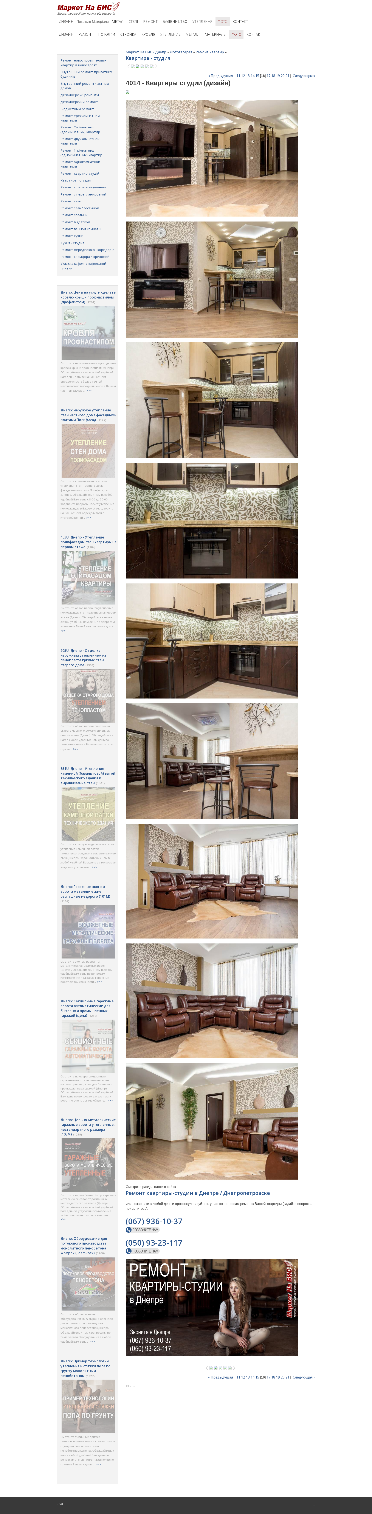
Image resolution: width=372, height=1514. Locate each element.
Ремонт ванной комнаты (80, 229)
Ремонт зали (70, 201)
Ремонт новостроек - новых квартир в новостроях (83, 62)
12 (243, 75)
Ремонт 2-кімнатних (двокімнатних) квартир (80, 129)
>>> (88, 390)
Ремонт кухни (71, 236)
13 (248, 75)
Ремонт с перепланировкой (83, 194)
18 (273, 75)
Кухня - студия (72, 243)
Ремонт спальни (73, 215)
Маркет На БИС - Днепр (146, 52)
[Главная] (89, 2)
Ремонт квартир (210, 52)
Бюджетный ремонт (77, 109)
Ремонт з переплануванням (83, 187)
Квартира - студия (75, 180)
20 (283, 75)
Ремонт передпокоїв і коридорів (87, 250)
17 (268, 75)
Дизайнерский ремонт (79, 102)
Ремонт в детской (75, 222)
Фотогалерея (181, 52)
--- (314, 1505)
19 (278, 75)
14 (252, 75)
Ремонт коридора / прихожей (84, 256)
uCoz (60, 1504)
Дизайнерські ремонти (79, 95)
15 (257, 75)
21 (287, 75)
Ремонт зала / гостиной (79, 208)
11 (238, 75)
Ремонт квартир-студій (79, 173)
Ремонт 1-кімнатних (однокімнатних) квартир (81, 152)
